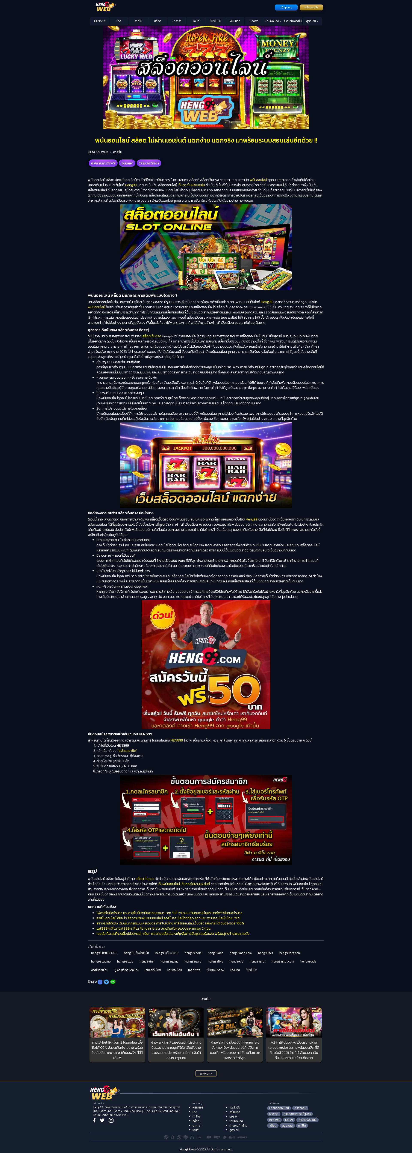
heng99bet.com (290, 953)
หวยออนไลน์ (174, 970)
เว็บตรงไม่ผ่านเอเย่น (191, 184)
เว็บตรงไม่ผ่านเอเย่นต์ (195, 883)
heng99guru (193, 961)
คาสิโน (138, 21)
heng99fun (147, 961)
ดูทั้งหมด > (206, 1074)
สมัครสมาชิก (311, 7)
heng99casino (101, 961)
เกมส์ (196, 21)
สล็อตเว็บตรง (151, 336)
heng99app (215, 953)
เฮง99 (289, 1120)
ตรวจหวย (300, 1108)
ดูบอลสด (127, 163)
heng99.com (193, 953)
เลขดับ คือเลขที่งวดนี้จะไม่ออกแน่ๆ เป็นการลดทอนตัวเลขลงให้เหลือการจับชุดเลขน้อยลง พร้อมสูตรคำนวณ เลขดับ (173, 933)
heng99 (274, 1120)
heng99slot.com (283, 961)
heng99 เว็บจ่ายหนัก (136, 953)
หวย (119, 21)
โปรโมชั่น (215, 21)
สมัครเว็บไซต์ (153, 970)
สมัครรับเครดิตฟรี (103, 163)
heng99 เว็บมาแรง (166, 953)
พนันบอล (235, 21)
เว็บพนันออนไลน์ (169, 883)
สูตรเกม (311, 21)
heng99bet (265, 953)
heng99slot (257, 961)
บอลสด (254, 21)
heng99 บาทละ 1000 (104, 953)
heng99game (170, 961)
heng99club (125, 961)
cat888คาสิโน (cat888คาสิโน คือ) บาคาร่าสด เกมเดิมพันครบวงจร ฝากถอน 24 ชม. (154, 928)
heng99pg (236, 961)
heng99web (308, 961)
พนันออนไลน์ (258, 179)
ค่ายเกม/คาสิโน (293, 21)
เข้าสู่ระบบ (286, 7)
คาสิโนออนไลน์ (99, 970)
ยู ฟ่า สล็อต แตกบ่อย (127, 970)
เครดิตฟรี (194, 970)
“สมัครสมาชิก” (127, 750)
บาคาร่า (177, 21)
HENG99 (99, 21)
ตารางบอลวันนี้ (307, 1120)
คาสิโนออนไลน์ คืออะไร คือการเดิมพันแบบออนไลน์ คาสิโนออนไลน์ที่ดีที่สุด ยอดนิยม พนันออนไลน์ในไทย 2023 (169, 918)
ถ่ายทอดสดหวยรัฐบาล (297, 1114)
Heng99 (131, 184)
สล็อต (157, 21)
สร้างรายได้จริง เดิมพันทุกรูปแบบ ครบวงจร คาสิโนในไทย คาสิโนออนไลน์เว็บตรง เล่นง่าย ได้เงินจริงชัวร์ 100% (170, 923)
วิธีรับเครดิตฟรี (149, 163)
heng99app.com (241, 953)
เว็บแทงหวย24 (215, 970)
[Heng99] (182, 7)
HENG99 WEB (98, 152)
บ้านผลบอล (272, 21)
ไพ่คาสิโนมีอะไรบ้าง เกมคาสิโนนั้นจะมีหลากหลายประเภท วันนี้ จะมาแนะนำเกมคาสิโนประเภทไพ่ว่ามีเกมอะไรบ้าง (169, 912)
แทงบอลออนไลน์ (279, 1108)
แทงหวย (235, 970)
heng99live (215, 961)
